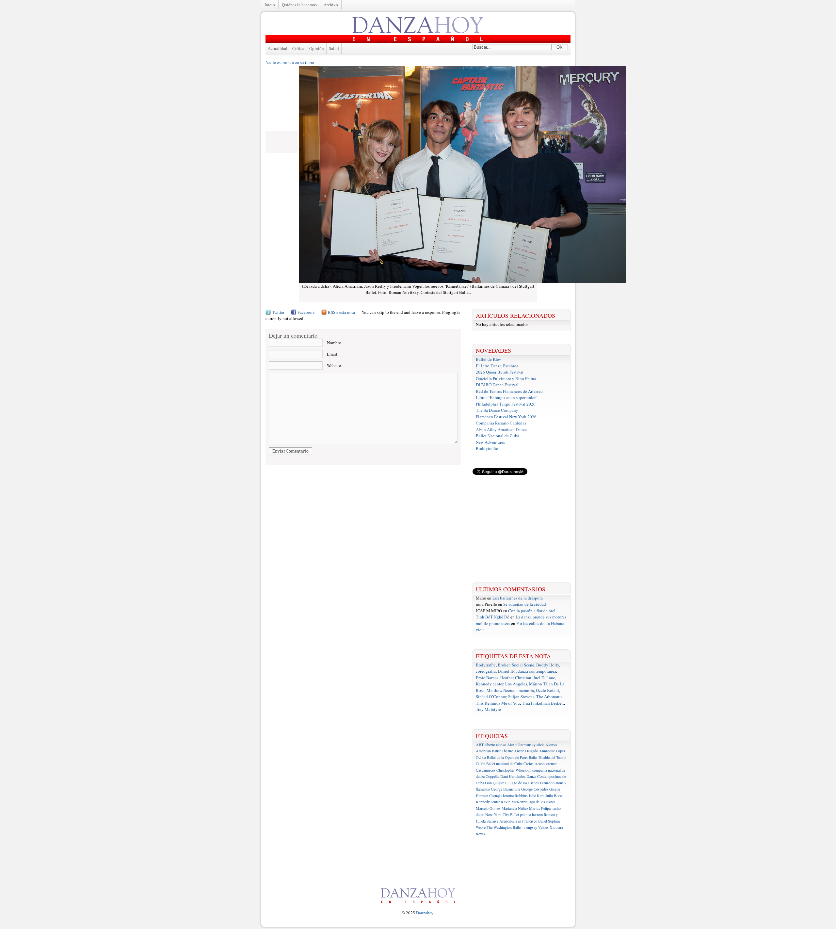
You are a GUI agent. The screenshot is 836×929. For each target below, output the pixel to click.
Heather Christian (515, 678)
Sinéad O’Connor (491, 696)
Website (334, 365)
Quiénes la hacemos (299, 5)
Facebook (306, 312)
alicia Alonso (547, 744)
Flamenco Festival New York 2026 (506, 417)
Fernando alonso (553, 782)
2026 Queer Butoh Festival (499, 372)
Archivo (331, 5)
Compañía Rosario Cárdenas (501, 423)
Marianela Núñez (515, 808)
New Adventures (490, 442)
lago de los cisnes (541, 801)
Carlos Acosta (534, 763)
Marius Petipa (540, 808)
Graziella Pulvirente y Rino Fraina (506, 378)
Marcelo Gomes (488, 808)
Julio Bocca (554, 795)
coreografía (486, 671)
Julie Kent (536, 795)
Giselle (554, 789)
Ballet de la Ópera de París (507, 757)
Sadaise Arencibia (500, 821)
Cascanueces (485, 770)
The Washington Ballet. (504, 827)
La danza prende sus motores (541, 617)
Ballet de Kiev (488, 359)
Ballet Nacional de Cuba (497, 436)
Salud (334, 48)
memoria (526, 690)
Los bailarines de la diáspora (517, 598)
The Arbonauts (549, 696)
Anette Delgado (526, 750)
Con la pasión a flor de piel (531, 611)
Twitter (278, 312)
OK (559, 47)
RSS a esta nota (341, 312)
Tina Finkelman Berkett (543, 703)
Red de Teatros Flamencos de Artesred (509, 391)
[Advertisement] (522, 528)
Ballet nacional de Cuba (504, 763)
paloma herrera (531, 814)
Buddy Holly (547, 665)
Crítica (298, 48)
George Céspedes (534, 789)
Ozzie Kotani (547, 690)
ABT (480, 744)
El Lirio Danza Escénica (497, 366)
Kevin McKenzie (514, 801)
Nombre (334, 342)
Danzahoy (424, 913)
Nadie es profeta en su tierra (289, 62)
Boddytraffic (487, 448)
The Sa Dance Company (497, 410)
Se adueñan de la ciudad (524, 604)
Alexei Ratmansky (521, 744)
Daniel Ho (507, 671)
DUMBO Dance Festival (497, 385)
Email (332, 354)
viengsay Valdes (536, 827)
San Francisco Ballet (531, 821)
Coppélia (492, 776)
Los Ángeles (516, 684)
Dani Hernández (512, 776)
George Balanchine (505, 789)
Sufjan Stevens (521, 696)
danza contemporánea (537, 671)
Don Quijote (494, 782)
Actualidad (277, 48)
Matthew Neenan (502, 690)
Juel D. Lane (544, 678)
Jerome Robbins (515, 795)
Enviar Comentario (290, 451)
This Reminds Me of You (498, 703)
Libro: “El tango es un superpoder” (507, 397)
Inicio (270, 5)
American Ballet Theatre (494, 750)
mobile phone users (493, 623)
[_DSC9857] (554, 151)
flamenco (483, 789)
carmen (551, 763)
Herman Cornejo (489, 795)
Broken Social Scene (516, 665)
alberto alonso (495, 744)
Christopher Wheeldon (513, 770)
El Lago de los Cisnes (522, 782)
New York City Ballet (502, 814)
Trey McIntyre (488, 709)
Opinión (316, 48)
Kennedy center (489, 684)
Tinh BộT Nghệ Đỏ (492, 617)
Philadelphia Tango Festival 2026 (506, 404)
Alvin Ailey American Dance (501, 429)
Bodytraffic (486, 665)
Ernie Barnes (487, 678)
